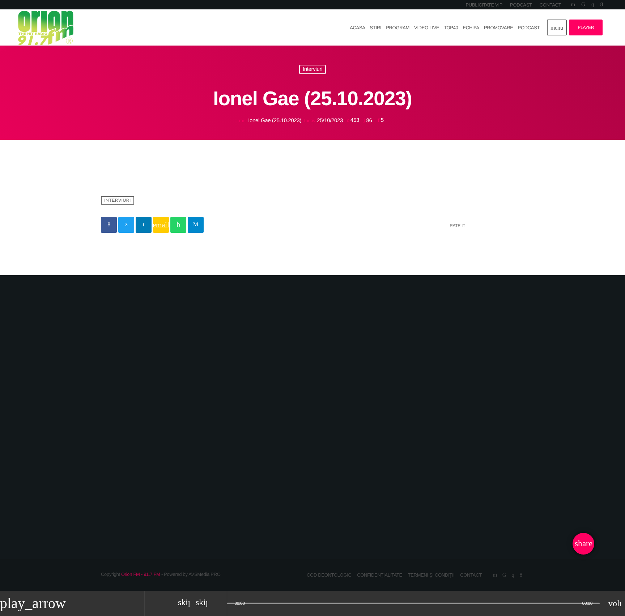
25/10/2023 (324, 120)
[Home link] (46, 27)
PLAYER (586, 27)
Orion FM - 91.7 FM (140, 574)
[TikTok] (583, 4)
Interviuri (312, 70)
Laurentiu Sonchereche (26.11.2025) (155, 487)
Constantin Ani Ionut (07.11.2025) (439, 487)
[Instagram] (593, 4)
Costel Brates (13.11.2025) (304, 492)
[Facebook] (602, 4)
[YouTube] (573, 4)
